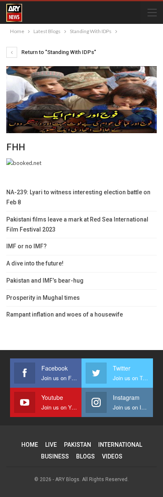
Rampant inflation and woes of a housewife (64, 314)
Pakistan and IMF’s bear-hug (45, 280)
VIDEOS (112, 456)
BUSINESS (55, 456)
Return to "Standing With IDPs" (58, 52)
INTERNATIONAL (120, 444)
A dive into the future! (35, 263)
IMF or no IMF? (26, 246)
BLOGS (85, 456)
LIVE (51, 444)
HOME (29, 444)
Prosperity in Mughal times (43, 297)
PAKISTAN (77, 444)
